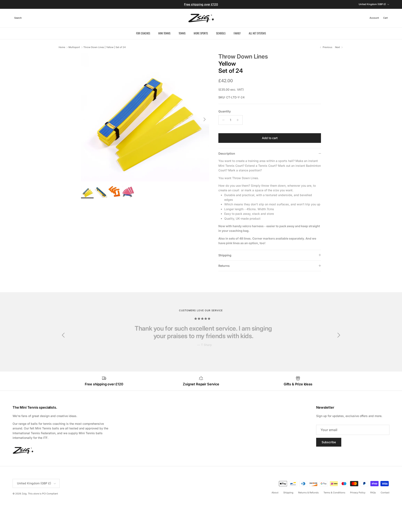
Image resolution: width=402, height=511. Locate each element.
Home (62, 47)
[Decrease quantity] (222, 120)
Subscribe (329, 442)
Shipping (224, 255)
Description (226, 153)
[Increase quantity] (238, 120)
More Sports (201, 33)
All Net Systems (257, 33)
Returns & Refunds (308, 492)
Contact (385, 492)
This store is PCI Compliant (43, 493)
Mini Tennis (164, 33)
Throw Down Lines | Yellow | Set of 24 (104, 47)
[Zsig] (201, 18)
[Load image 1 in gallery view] (145, 117)
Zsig (24, 493)
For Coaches (143, 33)
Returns (224, 265)
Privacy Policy (357, 492)
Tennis (182, 33)
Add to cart (270, 138)
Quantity (224, 111)
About (275, 492)
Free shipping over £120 (201, 4)
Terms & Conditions (334, 492)
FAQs (373, 492)
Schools (220, 33)
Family (237, 33)
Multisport (74, 47)
